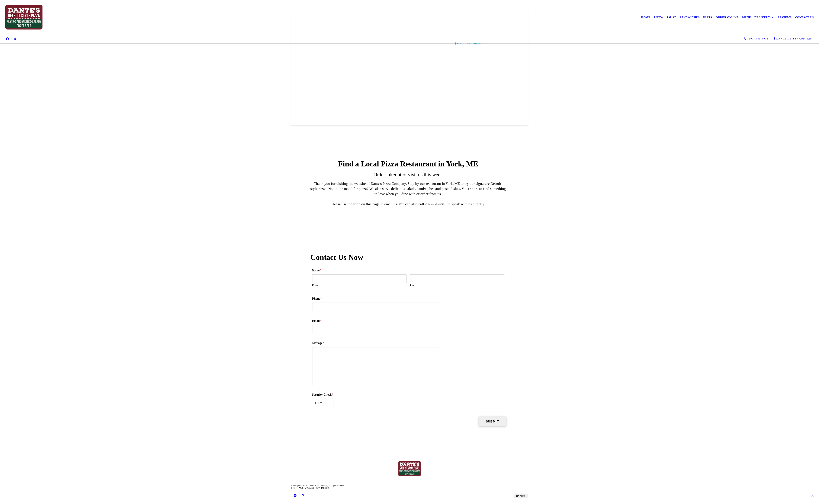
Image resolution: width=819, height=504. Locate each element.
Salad (671, 17)
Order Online (727, 17)
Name (316, 270)
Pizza (658, 17)
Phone (317, 298)
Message (318, 343)
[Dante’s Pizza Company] (23, 17)
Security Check (322, 394)
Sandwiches (690, 17)
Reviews (785, 17)
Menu (746, 17)
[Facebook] (7, 38)
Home (646, 17)
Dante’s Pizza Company (794, 38)
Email (316, 320)
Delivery (762, 17)
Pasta (707, 17)
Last (412, 285)
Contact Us (804, 17)
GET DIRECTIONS (469, 43)
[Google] (15, 38)
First (315, 285)
